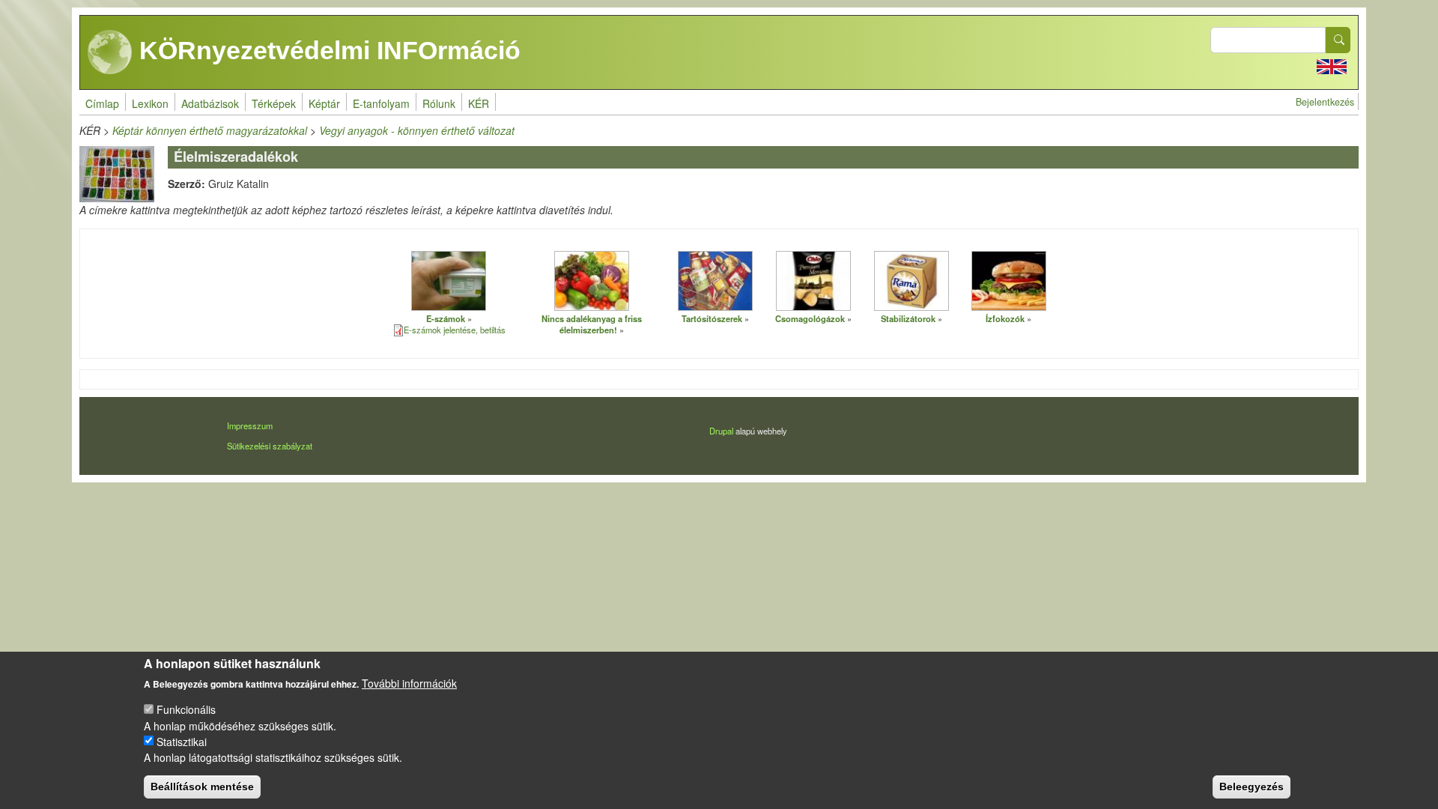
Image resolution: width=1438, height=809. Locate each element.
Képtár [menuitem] (324, 103)
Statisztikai (182, 740)
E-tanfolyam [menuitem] (381, 103)
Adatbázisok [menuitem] (210, 103)
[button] (448, 280)
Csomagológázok (810, 318)
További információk (409, 683)
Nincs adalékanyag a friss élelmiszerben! (591, 324)
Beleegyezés (1251, 787)
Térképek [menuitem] (274, 103)
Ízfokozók (1005, 318)
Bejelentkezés (1325, 102)
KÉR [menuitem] (478, 103)
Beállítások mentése (202, 787)
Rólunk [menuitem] (438, 103)
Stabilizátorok (908, 318)
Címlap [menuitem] (102, 103)
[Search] (1338, 40)
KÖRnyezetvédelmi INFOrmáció (327, 50)
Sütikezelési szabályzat (269, 446)
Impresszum (250, 425)
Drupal (721, 431)
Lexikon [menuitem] (150, 103)
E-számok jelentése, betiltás (455, 330)
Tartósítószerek (712, 318)
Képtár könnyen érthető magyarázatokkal (209, 130)
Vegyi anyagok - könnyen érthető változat (417, 130)
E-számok (445, 318)
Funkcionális (186, 709)
